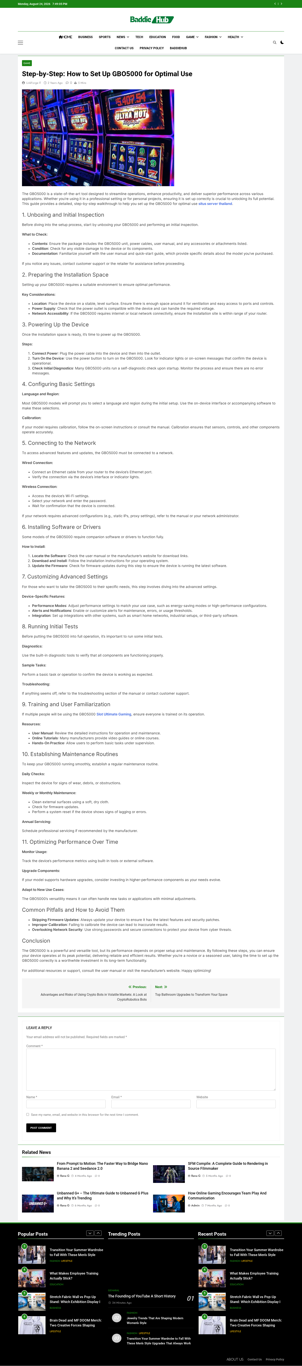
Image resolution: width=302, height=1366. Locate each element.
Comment (34, 1046)
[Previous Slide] (275, 4)
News (121, 37)
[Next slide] (281, 4)
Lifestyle (67, 1244)
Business (85, 37)
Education (157, 37)
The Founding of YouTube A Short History (142, 1296)
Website (202, 1097)
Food (176, 37)
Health (233, 37)
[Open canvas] (20, 42)
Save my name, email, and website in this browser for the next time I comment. (85, 1115)
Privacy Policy (152, 48)
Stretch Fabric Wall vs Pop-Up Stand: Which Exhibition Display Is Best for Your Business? (76, 1285)
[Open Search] (274, 42)
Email (116, 1097)
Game (190, 37)
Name (31, 1097)
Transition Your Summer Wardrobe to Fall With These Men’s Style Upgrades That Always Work (256, 1255)
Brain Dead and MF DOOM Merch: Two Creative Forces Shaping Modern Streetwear (76, 1308)
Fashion (211, 37)
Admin (195, 1205)
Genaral (113, 1290)
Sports (105, 37)
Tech (139, 37)
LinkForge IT (33, 83)
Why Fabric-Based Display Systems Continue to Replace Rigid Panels (72, 1332)
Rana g (64, 1176)
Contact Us (124, 48)
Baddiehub (178, 48)
